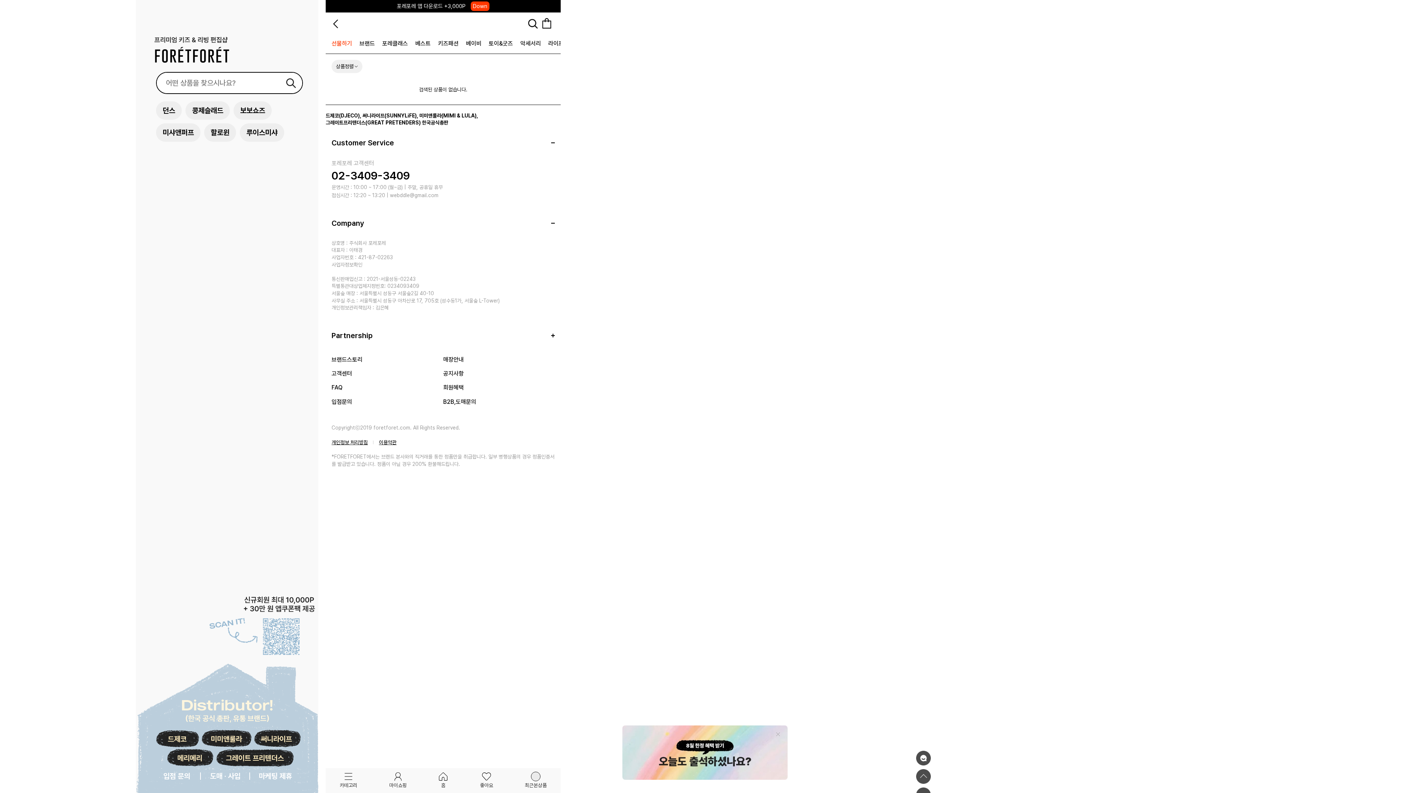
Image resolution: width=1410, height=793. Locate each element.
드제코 (177, 739)
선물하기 (342, 43)
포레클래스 (395, 43)
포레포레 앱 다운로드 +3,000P (442, 6)
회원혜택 (453, 387)
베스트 (423, 43)
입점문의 (342, 401)
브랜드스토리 (347, 359)
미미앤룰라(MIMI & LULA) (448, 116)
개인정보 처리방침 (350, 442)
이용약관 (388, 442)
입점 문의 (176, 776)
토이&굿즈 (501, 43)
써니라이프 (276, 739)
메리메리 (189, 758)
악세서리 (530, 43)
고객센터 (342, 373)
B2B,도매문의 (459, 401)
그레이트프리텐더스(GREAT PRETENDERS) (373, 123)
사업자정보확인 (347, 265)
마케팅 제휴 (275, 776)
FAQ (337, 387)
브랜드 (367, 43)
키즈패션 (448, 43)
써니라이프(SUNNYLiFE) (389, 116)
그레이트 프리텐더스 (255, 758)
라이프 (556, 43)
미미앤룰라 (226, 739)
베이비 (473, 43)
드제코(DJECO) (343, 116)
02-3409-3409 (371, 175)
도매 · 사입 (225, 776)
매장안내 (453, 359)
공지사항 (453, 373)
